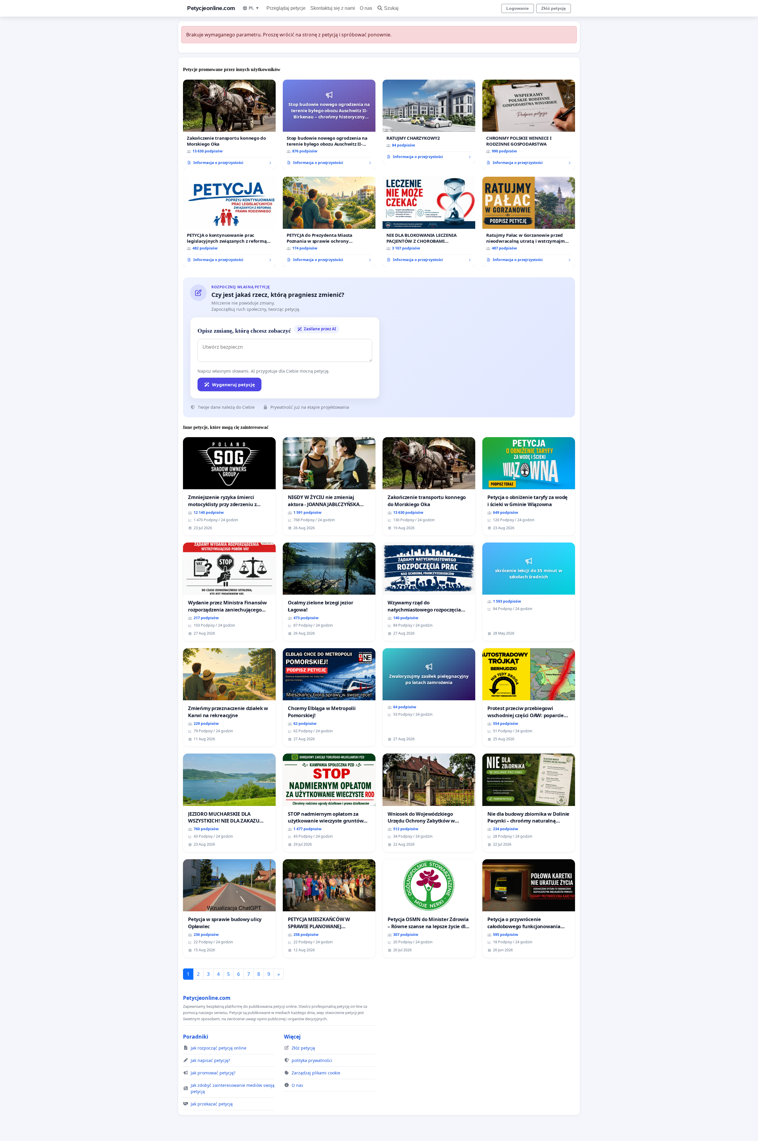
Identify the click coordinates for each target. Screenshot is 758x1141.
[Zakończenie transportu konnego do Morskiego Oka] (229, 125)
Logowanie (517, 8)
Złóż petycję (553, 8)
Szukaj (391, 8)
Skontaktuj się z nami (332, 8)
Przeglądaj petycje (286, 8)
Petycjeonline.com (211, 8)
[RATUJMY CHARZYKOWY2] (429, 122)
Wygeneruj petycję (233, 384)
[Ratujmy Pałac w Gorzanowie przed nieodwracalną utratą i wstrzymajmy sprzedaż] (528, 222)
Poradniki (195, 1036)
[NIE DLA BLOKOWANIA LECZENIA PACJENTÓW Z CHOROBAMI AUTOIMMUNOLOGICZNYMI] (429, 222)
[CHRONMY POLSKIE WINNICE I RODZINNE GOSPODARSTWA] (528, 125)
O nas (366, 8)
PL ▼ (254, 8)
